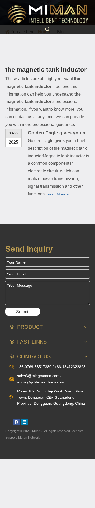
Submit (22, 311)
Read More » (58, 194)
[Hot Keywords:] (47, 29)
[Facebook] (16, 422)
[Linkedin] (24, 422)
